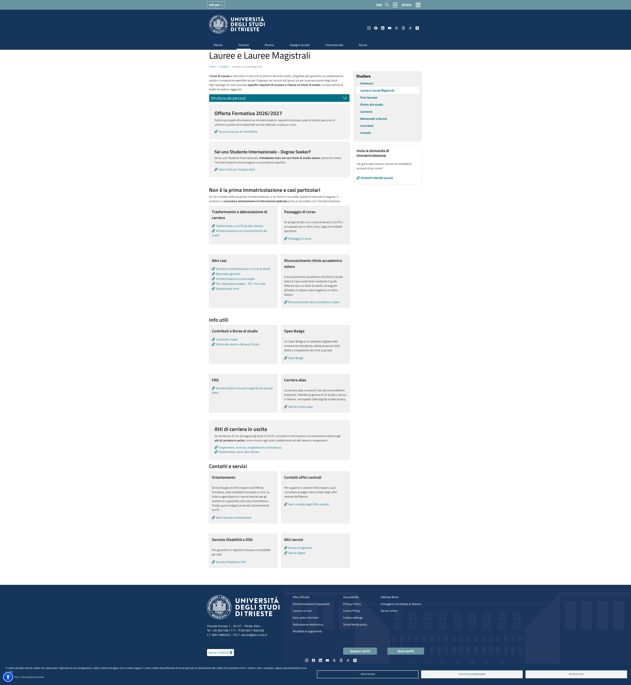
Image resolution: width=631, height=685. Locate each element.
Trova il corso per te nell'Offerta (238, 131)
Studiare (243, 45)
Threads (403, 28)
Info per (214, 4)
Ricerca (269, 45)
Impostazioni (368, 674)
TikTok (410, 28)
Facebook (376, 28)
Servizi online (389, 610)
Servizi (363, 45)
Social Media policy (355, 624)
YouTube (389, 28)
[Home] (237, 25)
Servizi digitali (296, 553)
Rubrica (395, 4)
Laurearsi (366, 111)
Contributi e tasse (227, 339)
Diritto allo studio (371, 104)
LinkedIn (383, 28)
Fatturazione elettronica (308, 624)
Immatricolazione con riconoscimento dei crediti (239, 233)
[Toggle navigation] (418, 5)
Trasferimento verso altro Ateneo (239, 452)
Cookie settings (353, 617)
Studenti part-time (227, 288)
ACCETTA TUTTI (576, 674)
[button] (8, 677)
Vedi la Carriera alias (300, 406)
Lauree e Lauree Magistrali (377, 90)
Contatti (365, 133)
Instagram (369, 28)
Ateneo (218, 45)
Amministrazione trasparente (311, 604)
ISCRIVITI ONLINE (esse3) (377, 178)
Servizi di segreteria (300, 548)
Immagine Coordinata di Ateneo (401, 604)
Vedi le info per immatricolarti (237, 169)
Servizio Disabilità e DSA (231, 562)
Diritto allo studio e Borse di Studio (237, 344)
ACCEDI (406, 4)
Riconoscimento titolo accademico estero (314, 302)
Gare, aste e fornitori (306, 617)
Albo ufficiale (301, 597)
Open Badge (295, 358)
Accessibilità (351, 597)
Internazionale (334, 45)
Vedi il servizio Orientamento (233, 517)
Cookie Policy (351, 610)
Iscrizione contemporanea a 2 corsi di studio (243, 269)
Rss (417, 28)
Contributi (367, 126)
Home (212, 66)
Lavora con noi (302, 610)
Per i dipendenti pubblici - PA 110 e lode (240, 283)
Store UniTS (406, 651)
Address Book (389, 597)
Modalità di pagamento (307, 631)
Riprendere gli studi (228, 274)
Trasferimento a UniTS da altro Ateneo (239, 226)
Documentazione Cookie (33, 677)
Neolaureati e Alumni (373, 118)
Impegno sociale (300, 45)
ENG (379, 4)
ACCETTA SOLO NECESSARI (472, 674)
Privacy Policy (352, 604)
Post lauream (368, 97)
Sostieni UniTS (360, 651)
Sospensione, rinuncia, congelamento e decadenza (250, 447)
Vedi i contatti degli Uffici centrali (308, 504)
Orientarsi (366, 83)
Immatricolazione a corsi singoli (235, 279)
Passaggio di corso (299, 238)
